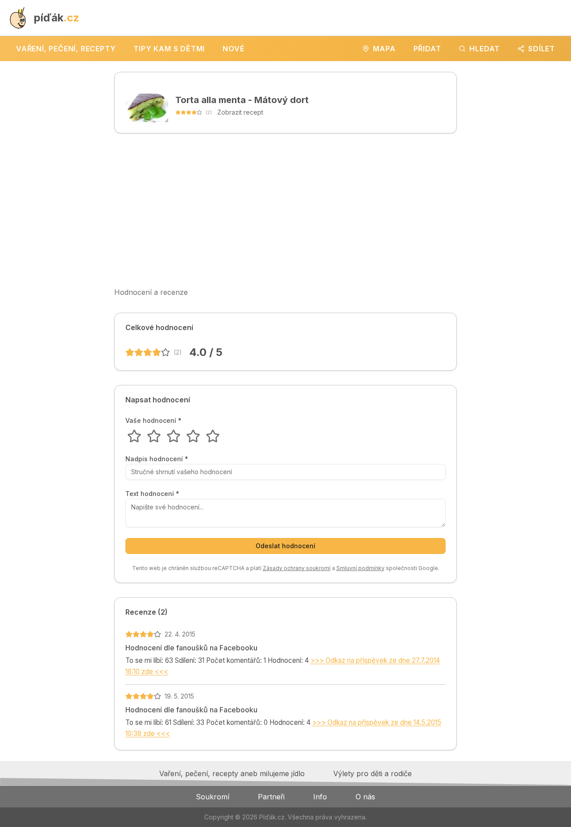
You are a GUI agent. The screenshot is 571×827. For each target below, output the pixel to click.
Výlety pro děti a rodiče (372, 773)
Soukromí (212, 796)
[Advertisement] (285, 210)
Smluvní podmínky (360, 568)
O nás (365, 796)
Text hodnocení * (152, 494)
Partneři (271, 796)
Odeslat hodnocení (285, 546)
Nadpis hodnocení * (156, 459)
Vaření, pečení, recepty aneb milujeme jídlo (232, 773)
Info (320, 796)
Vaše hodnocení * (153, 421)
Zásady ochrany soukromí (297, 568)
